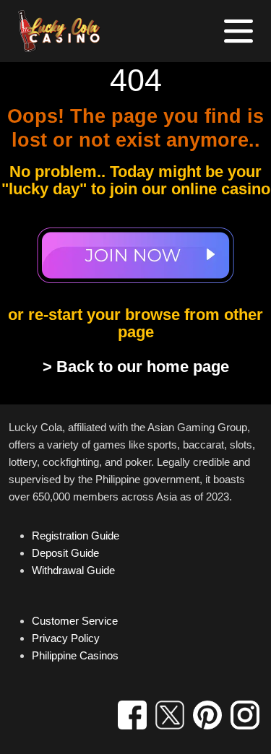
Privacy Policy (66, 638)
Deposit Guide (65, 553)
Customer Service (75, 621)
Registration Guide (75, 535)
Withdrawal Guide (73, 570)
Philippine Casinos (75, 655)
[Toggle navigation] (238, 31)
